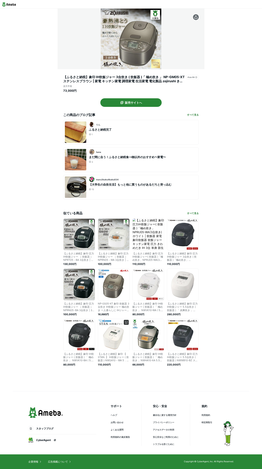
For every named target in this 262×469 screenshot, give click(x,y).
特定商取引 (207, 422)
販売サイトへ (133, 102)
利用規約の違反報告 (120, 437)
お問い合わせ (117, 422)
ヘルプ (114, 415)
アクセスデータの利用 (163, 429)
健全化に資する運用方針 (164, 415)
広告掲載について (58, 461)
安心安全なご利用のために (166, 437)
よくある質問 (117, 429)
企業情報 (33, 461)
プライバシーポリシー (163, 422)
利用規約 (206, 415)
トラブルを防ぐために (163, 444)
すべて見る (193, 114)
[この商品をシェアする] (196, 17)
